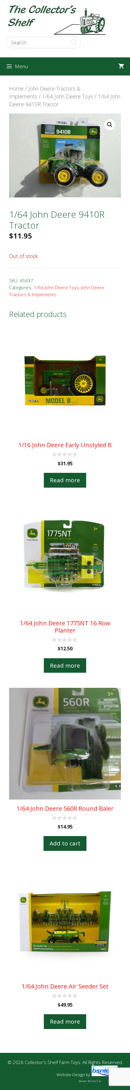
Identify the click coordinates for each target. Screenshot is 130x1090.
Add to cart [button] (65, 843)
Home (16, 88)
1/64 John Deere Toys (67, 96)
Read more (65, 480)
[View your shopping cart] (121, 66)
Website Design (71, 1074)
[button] (109, 124)
